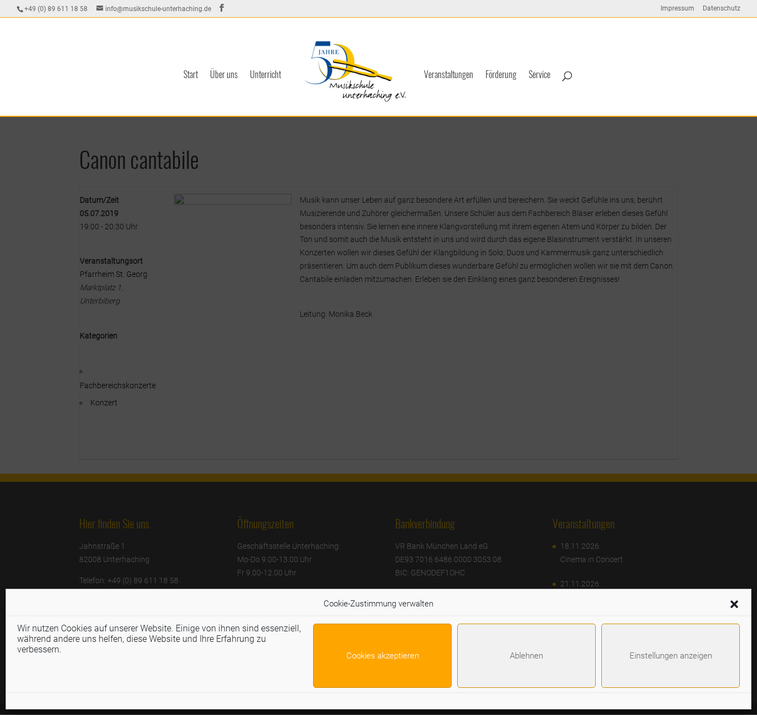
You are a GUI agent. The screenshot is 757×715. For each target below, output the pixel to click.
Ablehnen (526, 656)
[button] (734, 604)
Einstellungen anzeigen (671, 656)
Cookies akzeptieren (382, 656)
